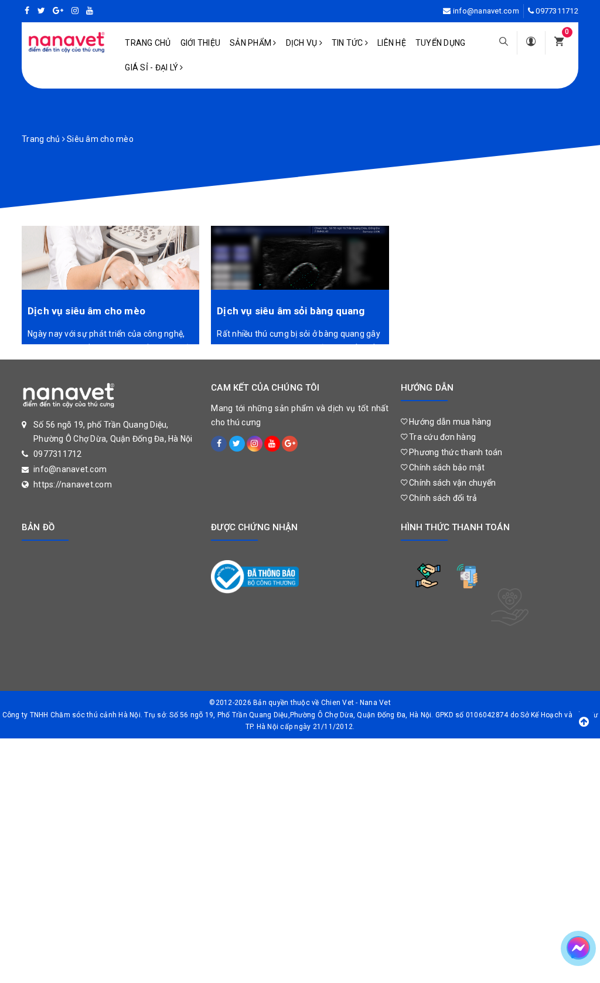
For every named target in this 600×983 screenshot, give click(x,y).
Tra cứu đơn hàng (441, 437)
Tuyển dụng (440, 43)
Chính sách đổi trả (442, 498)
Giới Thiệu (200, 43)
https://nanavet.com (72, 484)
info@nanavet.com (486, 10)
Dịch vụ (302, 43)
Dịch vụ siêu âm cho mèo (86, 311)
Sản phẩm (251, 43)
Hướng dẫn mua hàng (449, 421)
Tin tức (348, 43)
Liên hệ (391, 43)
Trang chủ (148, 43)
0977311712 (557, 10)
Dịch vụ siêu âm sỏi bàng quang (290, 311)
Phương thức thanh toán (455, 452)
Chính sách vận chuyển (451, 482)
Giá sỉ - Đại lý (152, 67)
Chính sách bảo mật (446, 467)
